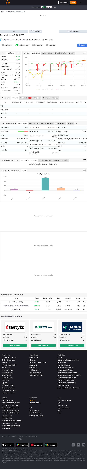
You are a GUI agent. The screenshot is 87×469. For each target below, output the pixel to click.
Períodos (15, 98)
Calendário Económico (9, 357)
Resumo (32, 123)
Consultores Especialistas (66, 380)
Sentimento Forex (35, 373)
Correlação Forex (7, 373)
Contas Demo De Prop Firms (11, 426)
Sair (73, 2)
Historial (56, 160)
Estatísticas (10, 53)
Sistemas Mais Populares (37, 362)
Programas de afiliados (65, 370)
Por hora (40, 123)
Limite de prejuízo (60, 53)
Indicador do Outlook (36, 375)
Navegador (46, 98)
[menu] (81, 2)
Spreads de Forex (7, 400)
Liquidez (4, 383)
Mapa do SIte (21, 438)
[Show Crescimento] (60, 89)
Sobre (59, 410)
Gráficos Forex (34, 370)
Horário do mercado (8, 360)
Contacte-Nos (62, 405)
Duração (70, 123)
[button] (35, 31)
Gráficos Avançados (36, 415)
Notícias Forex (6, 375)
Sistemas (32, 360)
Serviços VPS (62, 362)
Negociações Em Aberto (29, 160)
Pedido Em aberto (45, 160)
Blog (59, 413)
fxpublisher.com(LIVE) (16, 302)
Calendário (25, 98)
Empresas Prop (7, 418)
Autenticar (63, 2)
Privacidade (13, 436)
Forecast (55, 98)
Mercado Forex (6, 367)
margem (71, 53)
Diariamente (49, 123)
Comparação (6, 428)
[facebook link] (73, 445)
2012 (24, 170)
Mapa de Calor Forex (8, 388)
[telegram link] (83, 445)
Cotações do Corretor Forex (11, 403)
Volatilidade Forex (7, 370)
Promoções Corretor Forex (10, 410)
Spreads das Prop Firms (9, 423)
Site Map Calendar (31, 436)
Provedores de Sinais (64, 365)
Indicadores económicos (10, 390)
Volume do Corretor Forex (10, 408)
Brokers (60, 357)
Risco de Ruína (60, 123)
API (30, 405)
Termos (4, 436)
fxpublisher (6, 39)
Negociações (22, 123)
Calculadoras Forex (8, 385)
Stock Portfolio (34, 410)
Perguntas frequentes (65, 400)
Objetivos (37, 98)
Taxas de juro (6, 362)
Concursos (33, 367)
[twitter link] (78, 445)
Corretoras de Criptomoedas (67, 383)
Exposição (64, 160)
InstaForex (22, 39)
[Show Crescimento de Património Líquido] (45, 89)
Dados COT (5, 380)
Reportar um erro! (63, 408)
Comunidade (33, 357)
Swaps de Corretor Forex (10, 405)
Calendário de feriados (9, 365)
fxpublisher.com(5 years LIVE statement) (16, 306)
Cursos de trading (63, 385)
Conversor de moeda (8, 393)
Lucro (50, 53)
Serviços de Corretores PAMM (67, 373)
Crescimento (35, 53)
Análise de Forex (7, 378)
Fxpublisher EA (16, 309)
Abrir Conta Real (14, 345)
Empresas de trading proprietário (68, 360)
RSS (30, 408)
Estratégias (33, 365)
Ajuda (59, 403)
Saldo (44, 53)
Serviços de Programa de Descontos (69, 375)
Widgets (32, 400)
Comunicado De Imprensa (10, 413)
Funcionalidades (34, 403)
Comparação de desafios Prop (12, 420)
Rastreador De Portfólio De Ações (68, 388)
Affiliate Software (35, 413)
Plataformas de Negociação (67, 378)
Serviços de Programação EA (67, 367)
